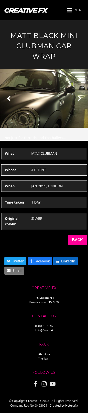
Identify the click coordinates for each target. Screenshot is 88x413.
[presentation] (8, 98)
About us (44, 354)
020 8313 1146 (44, 326)
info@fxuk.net (44, 330)
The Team (44, 358)
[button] (75, 10)
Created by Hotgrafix (64, 405)
